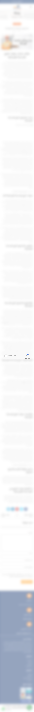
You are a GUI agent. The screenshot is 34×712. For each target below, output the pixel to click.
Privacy (26, 358)
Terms (29, 358)
